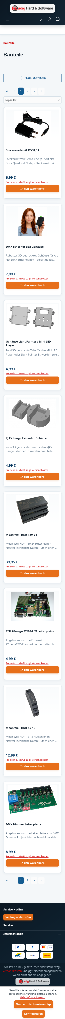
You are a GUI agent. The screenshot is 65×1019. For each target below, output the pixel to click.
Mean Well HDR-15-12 (20, 728)
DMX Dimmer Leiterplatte (23, 824)
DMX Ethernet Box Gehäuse (25, 247)
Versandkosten (12, 971)
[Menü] (7, 19)
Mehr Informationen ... (32, 997)
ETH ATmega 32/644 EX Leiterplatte (30, 631)
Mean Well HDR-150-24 (21, 534)
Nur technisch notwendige (33, 1004)
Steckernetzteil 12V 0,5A (22, 150)
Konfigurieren (33, 1014)
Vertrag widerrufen (18, 917)
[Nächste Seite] (34, 91)
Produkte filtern (35, 78)
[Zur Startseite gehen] (32, 8)
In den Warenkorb (32, 188)
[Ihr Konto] (50, 19)
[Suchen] (42, 19)
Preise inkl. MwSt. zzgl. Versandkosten (27, 182)
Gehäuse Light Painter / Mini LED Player (28, 343)
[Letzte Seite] (41, 91)
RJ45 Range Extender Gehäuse (27, 438)
